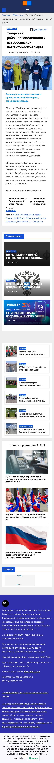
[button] (50, 10)
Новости (22, 349)
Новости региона (25, 426)
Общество (18, 15)
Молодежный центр (36, 218)
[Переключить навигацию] (28, 10)
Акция (16, 214)
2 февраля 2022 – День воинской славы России (18, 201)
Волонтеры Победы (15, 218)
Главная (6, 15)
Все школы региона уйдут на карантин (38, 201)
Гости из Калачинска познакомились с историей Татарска (31, 401)
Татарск (19, 576)
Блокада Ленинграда (30, 214)
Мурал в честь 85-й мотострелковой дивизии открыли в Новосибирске (31, 354)
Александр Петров (18, 52)
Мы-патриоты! (24, 221)
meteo (19, 584)
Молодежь (11, 221)
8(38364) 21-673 (32, 671)
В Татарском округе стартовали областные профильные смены (29, 385)
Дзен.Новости (40, 29)
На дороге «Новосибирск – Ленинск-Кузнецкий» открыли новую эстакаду (32, 432)
